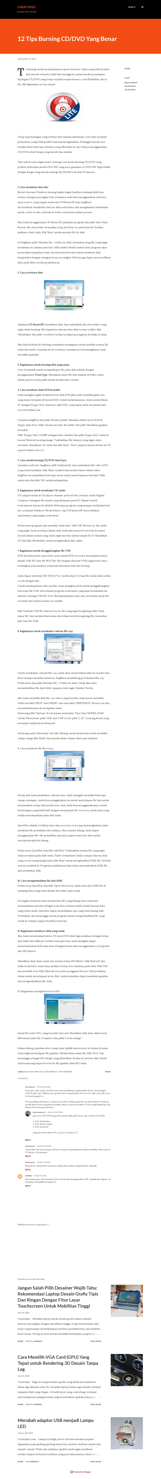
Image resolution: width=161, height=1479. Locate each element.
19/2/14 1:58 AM (43, 1087)
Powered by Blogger (82, 1472)
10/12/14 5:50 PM (44, 1146)
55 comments (32, 1462)
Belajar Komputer (131, 82)
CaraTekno (26, 7)
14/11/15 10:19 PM (55, 1112)
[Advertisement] (60, 1246)
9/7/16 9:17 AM (40, 1176)
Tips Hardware (130, 89)
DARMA (28, 1176)
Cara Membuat (130, 86)
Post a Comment (34, 1341)
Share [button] (127, 68)
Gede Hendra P (39, 1112)
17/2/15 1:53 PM (43, 1162)
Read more (96, 1341)
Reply (28, 1140)
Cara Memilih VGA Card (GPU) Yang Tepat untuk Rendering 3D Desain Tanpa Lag (58, 1363)
